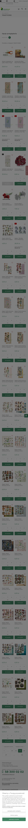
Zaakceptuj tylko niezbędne (14, 811)
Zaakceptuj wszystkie (14, 819)
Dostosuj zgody (14, 815)
